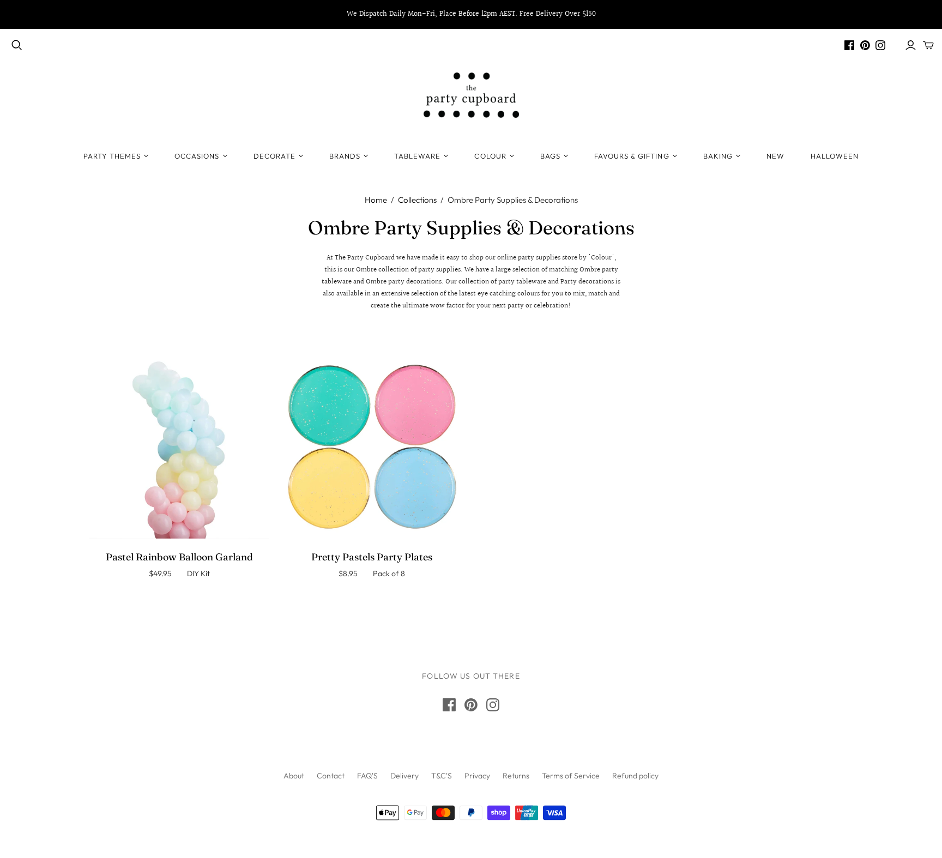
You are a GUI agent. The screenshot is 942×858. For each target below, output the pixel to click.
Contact (331, 776)
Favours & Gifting (631, 156)
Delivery (404, 776)
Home (376, 200)
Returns (516, 776)
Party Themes (112, 156)
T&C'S (441, 776)
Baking (718, 156)
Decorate (274, 156)
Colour (490, 156)
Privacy (477, 776)
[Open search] (16, 45)
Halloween (835, 156)
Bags (550, 156)
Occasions (196, 156)
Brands (344, 156)
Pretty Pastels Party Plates (371, 557)
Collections (417, 200)
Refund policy (635, 776)
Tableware (417, 156)
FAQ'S (367, 776)
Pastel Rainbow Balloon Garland (179, 557)
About (293, 776)
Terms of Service (571, 776)
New (775, 156)
